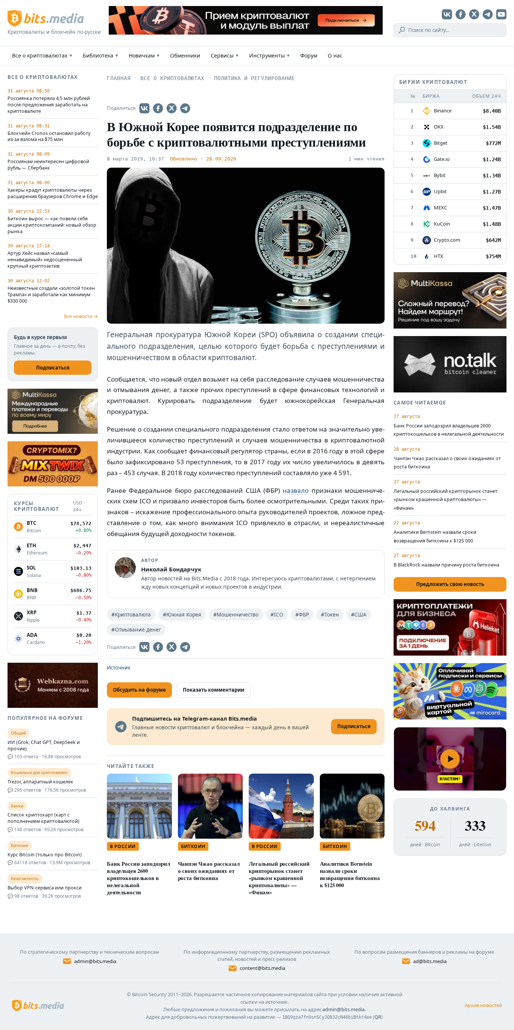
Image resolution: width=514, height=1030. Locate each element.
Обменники (185, 55)
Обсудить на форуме (139, 689)
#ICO (277, 614)
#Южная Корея (182, 614)
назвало (296, 490)
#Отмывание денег (136, 629)
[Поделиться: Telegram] (185, 108)
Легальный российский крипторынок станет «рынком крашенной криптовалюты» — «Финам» (279, 878)
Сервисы (225, 55)
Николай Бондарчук (171, 569)
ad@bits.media (430, 961)
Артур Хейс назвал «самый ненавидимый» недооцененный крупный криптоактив (45, 259)
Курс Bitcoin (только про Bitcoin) (45, 855)
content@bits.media (262, 968)
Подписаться (53, 367)
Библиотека (100, 55)
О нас (335, 55)
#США (358, 614)
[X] (474, 14)
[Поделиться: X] (171, 108)
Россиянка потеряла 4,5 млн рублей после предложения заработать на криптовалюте (49, 104)
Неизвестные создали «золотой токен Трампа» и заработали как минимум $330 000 (51, 294)
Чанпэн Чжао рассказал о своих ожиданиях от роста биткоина (209, 871)
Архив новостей (483, 1005)
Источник (119, 667)
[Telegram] (487, 14)
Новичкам (144, 55)
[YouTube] (501, 14)
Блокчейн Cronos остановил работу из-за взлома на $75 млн (49, 136)
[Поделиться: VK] (144, 108)
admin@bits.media (95, 961)
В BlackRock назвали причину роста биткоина (446, 565)
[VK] (447, 14)
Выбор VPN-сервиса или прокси (45, 888)
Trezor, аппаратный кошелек (40, 782)
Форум (308, 55)
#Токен (330, 614)
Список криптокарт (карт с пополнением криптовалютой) (43, 818)
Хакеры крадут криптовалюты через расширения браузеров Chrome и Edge (53, 193)
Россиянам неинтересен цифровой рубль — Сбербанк (48, 165)
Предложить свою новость (450, 584)
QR (377, 1016)
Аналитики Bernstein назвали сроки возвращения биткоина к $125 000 (350, 874)
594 (425, 825)
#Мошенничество (236, 614)
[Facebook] (460, 14)
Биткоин (193, 846)
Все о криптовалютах (42, 55)
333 (475, 825)
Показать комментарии (213, 689)
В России (123, 846)
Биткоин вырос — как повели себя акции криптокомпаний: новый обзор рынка (52, 225)
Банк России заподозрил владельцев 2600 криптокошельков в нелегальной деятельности (138, 878)
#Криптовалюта (131, 614)
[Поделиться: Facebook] (158, 108)
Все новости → (81, 316)
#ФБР (302, 614)
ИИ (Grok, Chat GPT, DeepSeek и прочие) (44, 745)
